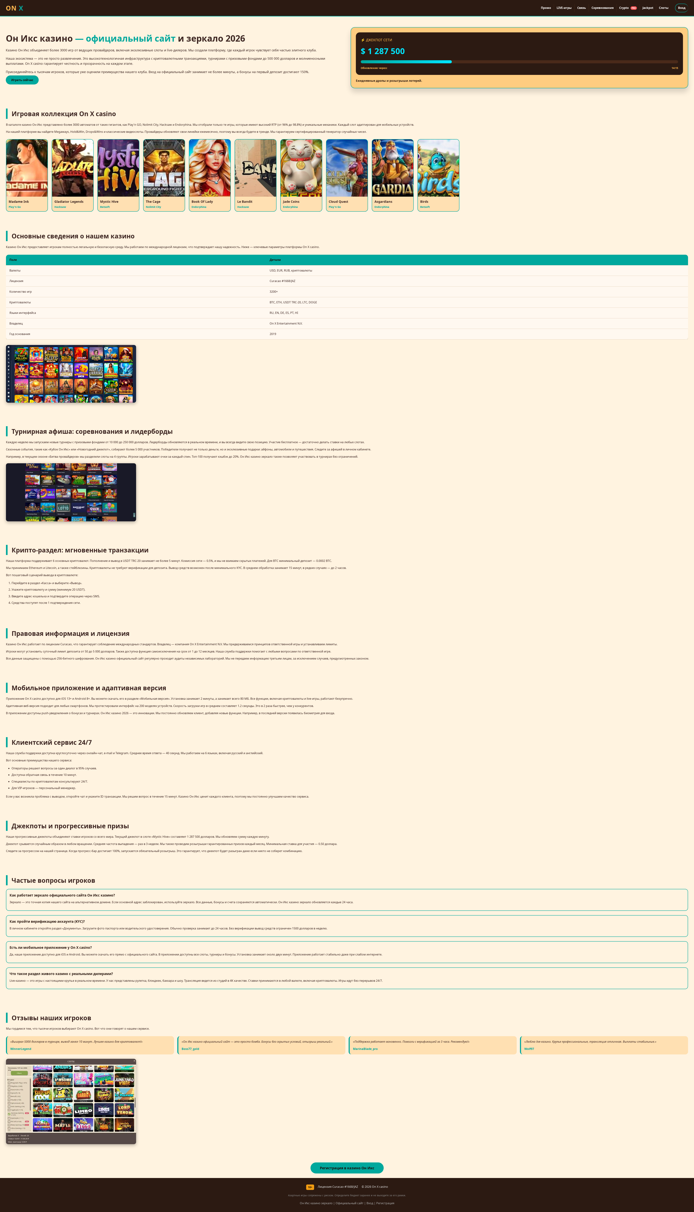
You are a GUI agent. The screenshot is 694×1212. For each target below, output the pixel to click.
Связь (581, 8)
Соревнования (603, 8)
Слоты (664, 8)
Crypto (627, 8)
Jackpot (647, 8)
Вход (682, 8)
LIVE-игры (564, 8)
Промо (546, 8)
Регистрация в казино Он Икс (347, 1168)
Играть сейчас (22, 80)
